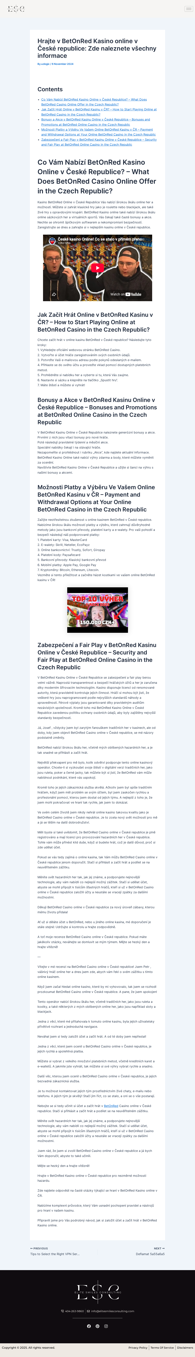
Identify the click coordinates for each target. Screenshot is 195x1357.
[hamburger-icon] (189, 9)
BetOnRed (111, 1106)
